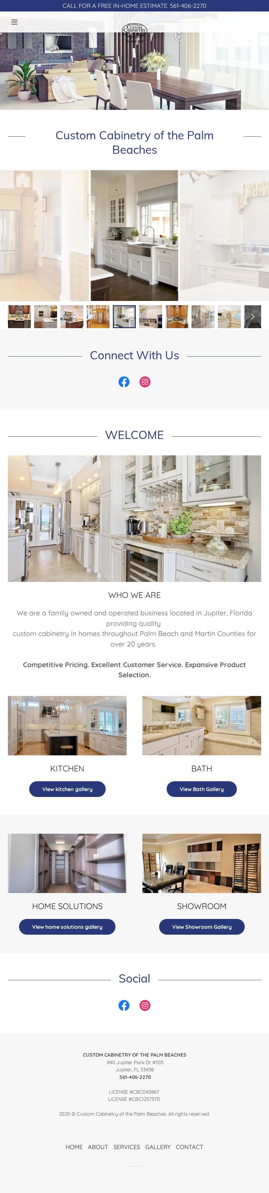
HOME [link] (74, 1147)
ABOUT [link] (98, 1147)
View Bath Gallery (202, 789)
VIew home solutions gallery (67, 927)
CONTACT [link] (189, 1147)
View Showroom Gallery (202, 927)
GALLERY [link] (158, 1147)
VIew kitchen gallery (67, 789)
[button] (27, 22)
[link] (134, 22)
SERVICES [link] (127, 1147)
